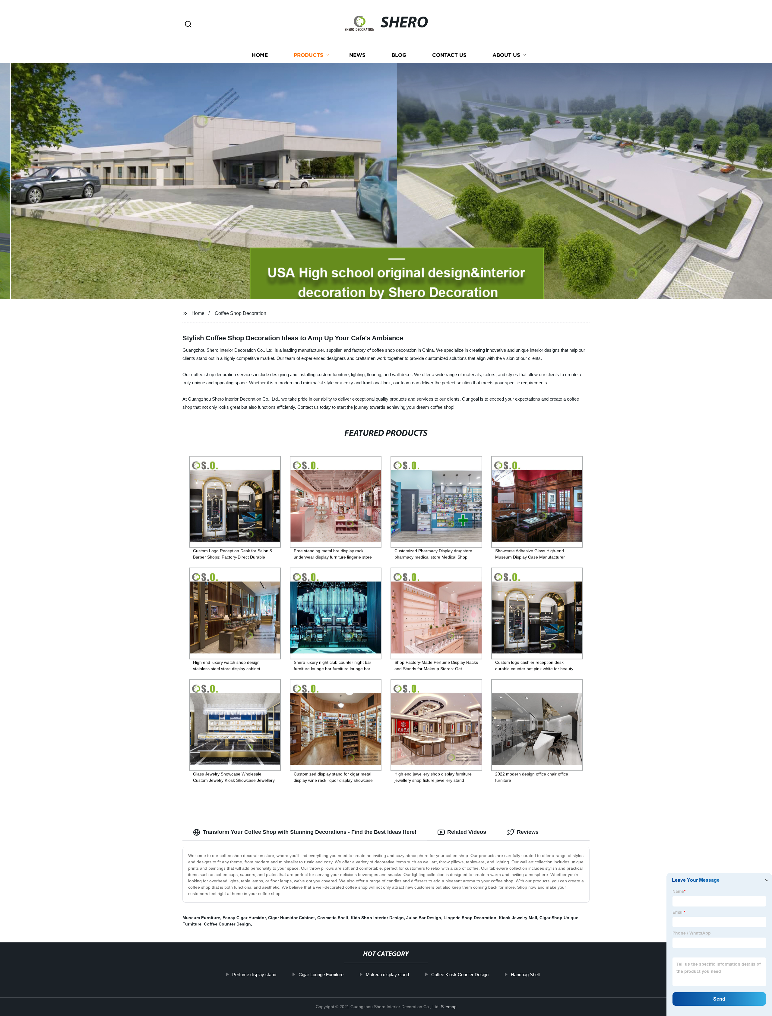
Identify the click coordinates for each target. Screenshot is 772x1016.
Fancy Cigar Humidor (244, 917)
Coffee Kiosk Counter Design (460, 974)
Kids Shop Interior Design (377, 917)
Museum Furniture (201, 917)
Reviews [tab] (528, 832)
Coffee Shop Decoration (240, 313)
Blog (398, 55)
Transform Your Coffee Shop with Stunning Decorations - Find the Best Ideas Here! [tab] (309, 832)
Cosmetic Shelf (332, 917)
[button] (188, 24)
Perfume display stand (254, 974)
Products (308, 55)
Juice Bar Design (423, 917)
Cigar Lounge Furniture (321, 974)
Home (260, 55)
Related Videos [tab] (466, 832)
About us (506, 55)
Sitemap (449, 1006)
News (357, 55)
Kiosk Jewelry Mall (518, 917)
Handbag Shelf (525, 974)
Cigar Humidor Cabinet (291, 917)
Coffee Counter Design (227, 924)
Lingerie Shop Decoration (470, 917)
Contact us (449, 55)
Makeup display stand (387, 974)
